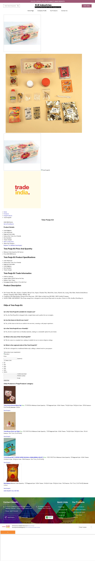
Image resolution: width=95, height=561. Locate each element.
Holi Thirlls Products (78, 507)
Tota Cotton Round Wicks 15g (12, 405)
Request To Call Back (9, 245)
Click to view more (9, 241)
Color (5, 260)
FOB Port (6, 276)
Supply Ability (7, 278)
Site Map (60, 518)
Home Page (31, 10)
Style (5, 266)
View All (75, 517)
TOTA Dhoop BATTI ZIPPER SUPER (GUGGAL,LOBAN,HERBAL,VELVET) (23, 457)
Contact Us (64, 10)
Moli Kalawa (7, 483)
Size (5, 268)
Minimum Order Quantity (10, 252)
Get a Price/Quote (9, 224)
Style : (74, 405)
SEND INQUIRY (7, 491)
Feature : (13, 433)
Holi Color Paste (77, 515)
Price (5, 254)
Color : (82, 405)
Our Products (53, 10)
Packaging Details (8, 282)
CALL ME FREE (15, 491)
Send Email (86, 6)
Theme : (65, 405)
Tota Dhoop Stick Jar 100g (11, 431)
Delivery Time (7, 280)
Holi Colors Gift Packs (79, 512)
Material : (15, 407)
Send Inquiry (18, 245)
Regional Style (7, 264)
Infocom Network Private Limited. (32, 527)
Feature (6, 262)
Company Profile (41, 10)
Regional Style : (54, 405)
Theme (5, 270)
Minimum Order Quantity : (40, 405)
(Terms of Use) (31, 525)
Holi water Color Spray (79, 509)
